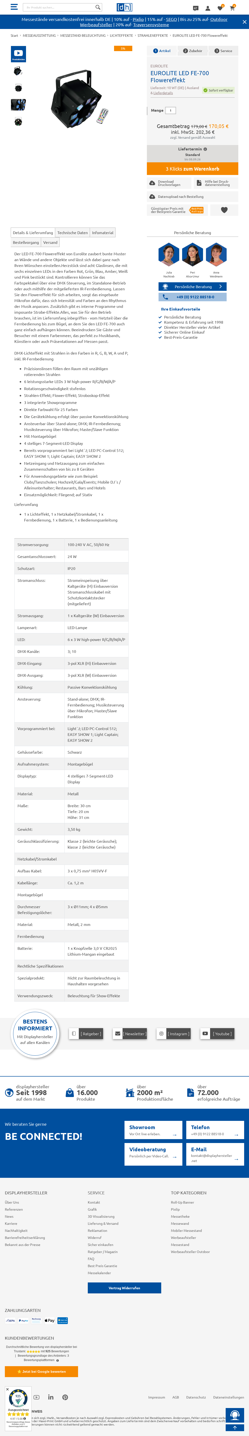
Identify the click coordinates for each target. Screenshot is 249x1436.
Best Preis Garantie (102, 1265)
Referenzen (14, 1209)
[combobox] (62, 7)
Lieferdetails (163, 93)
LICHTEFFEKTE (121, 35)
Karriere (11, 1223)
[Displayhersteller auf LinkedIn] (51, 1397)
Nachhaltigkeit (16, 1230)
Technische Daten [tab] (72, 232)
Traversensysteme (151, 24)
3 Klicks (192, 168)
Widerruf (94, 1237)
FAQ (91, 1258)
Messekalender (99, 1273)
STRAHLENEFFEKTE (153, 35)
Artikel (162, 50)
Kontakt (94, 1202)
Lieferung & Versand (103, 1223)
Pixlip (138, 19)
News (9, 1216)
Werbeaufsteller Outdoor (190, 1251)
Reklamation (97, 1230)
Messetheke (180, 1216)
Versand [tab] (50, 242)
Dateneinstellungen (228, 1397)
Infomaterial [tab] (102, 232)
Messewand (180, 1223)
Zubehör (193, 50)
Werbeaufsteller (183, 1237)
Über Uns (12, 1202)
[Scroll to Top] (235, 1427)
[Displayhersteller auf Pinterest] (65, 1397)
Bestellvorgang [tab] (26, 242)
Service (224, 50)
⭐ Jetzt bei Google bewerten (41, 1371)
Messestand (180, 1244)
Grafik (92, 1209)
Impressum (156, 1397)
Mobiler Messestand (186, 1230)
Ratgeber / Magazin (103, 1251)
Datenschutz (196, 1397)
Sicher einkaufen (100, 1244)
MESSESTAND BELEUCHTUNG (83, 35)
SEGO (171, 19)
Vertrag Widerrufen (124, 1288)
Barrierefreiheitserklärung (25, 1237)
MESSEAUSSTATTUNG (39, 35)
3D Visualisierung (101, 1216)
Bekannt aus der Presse (22, 1244)
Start (14, 35)
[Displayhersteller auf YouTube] (36, 1397)
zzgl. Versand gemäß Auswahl (192, 137)
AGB (175, 1397)
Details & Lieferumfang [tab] (33, 232)
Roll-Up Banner (182, 1202)
